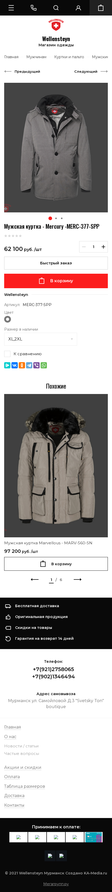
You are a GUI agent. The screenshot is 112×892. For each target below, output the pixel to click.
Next (77, 579)
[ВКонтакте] (14, 365)
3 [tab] (62, 218)
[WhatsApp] (44, 365)
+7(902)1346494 (53, 676)
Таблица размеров (24, 786)
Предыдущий (27, 71)
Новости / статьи (21, 746)
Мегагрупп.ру (56, 884)
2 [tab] (56, 218)
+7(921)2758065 (53, 669)
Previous (34, 579)
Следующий (85, 71)
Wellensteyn (56, 39)
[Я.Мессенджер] (7, 365)
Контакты (14, 805)
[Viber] (36, 365)
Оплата (12, 776)
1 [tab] (50, 218)
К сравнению (28, 353)
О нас (10, 736)
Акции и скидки (22, 767)
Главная (12, 727)
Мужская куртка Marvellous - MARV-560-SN (48, 542)
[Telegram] (29, 365)
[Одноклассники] (22, 365)
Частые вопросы (21, 753)
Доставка (14, 795)
